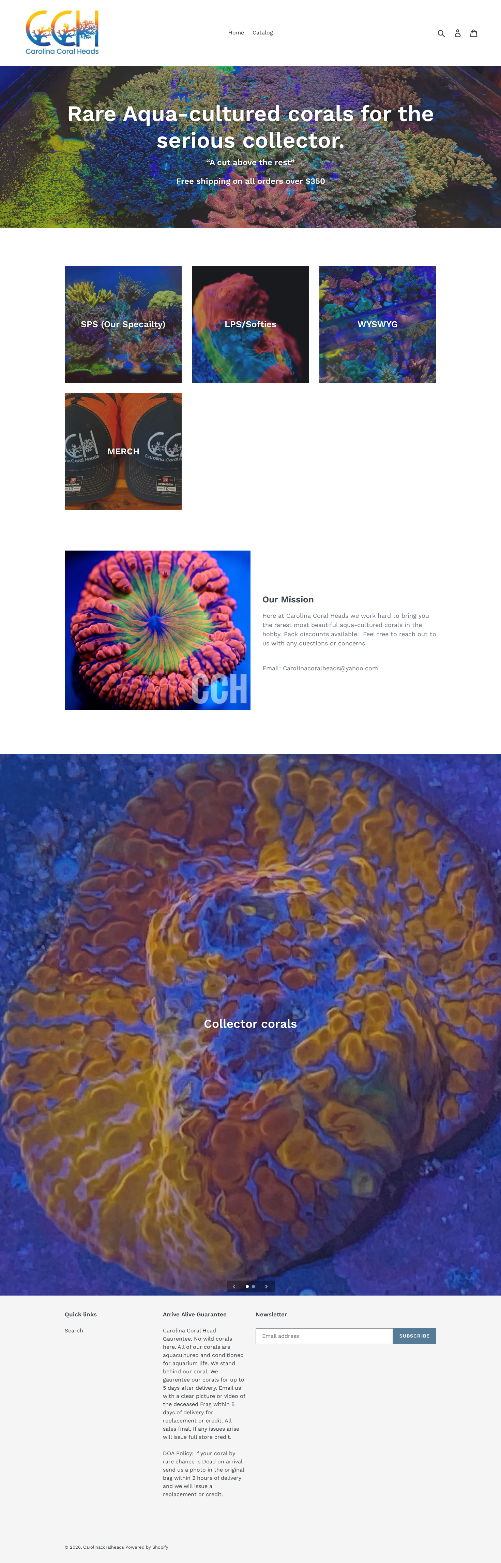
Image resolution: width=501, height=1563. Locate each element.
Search (74, 1330)
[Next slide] (266, 1286)
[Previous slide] (234, 1286)
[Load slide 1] (248, 1287)
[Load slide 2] (254, 1287)
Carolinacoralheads (104, 1547)
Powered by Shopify (146, 1547)
